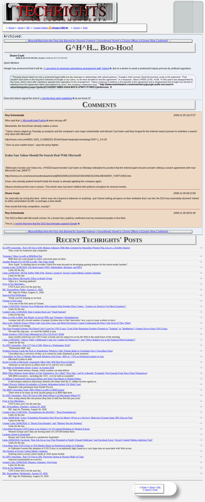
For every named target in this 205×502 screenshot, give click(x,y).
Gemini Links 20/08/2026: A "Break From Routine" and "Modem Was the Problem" (42, 423)
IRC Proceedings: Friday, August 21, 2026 (22, 289)
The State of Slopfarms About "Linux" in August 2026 (28, 367)
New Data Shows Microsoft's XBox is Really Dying (27, 278)
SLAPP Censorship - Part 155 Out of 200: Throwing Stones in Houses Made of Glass (43, 456)
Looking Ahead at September (16, 434)
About (20, 28)
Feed (85, 28)
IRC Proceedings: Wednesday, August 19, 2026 (25, 473)
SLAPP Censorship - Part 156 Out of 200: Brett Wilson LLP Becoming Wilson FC (41, 395)
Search (76, 28)
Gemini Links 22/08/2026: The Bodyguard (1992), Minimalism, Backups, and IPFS (42, 267)
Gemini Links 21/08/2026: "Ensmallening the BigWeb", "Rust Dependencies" (39, 412)
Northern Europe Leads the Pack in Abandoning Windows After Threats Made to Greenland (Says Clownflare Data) (57, 351)
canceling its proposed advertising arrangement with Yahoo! (77, 68)
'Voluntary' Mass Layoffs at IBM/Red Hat (22, 256)
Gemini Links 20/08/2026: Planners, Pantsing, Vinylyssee (29, 462)
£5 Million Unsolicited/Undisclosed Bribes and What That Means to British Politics (41, 378)
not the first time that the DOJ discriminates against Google (46, 223)
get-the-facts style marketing (57, 98)
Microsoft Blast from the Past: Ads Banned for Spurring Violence (61, 40)
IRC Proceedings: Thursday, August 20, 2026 (24, 406)
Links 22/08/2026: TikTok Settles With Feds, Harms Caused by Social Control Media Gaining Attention (51, 273)
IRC (28, 28)
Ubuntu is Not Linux (12, 300)
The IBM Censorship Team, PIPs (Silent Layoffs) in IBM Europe (33, 390)
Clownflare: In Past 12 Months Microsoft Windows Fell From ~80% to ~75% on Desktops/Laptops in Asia (53, 356)
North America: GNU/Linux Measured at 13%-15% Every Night (33, 334)
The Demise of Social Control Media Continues (25, 451)
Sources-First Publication (14, 295)
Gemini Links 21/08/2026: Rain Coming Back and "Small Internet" (34, 312)
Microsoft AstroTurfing (34, 120)
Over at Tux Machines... (13, 284)
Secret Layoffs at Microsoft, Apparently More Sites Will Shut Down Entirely (38, 362)
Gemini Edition (40, 28)
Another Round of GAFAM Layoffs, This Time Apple (28, 261)
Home (11, 28)
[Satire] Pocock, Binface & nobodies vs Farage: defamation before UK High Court (41, 384)
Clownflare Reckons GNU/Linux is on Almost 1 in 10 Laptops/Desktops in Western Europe (46, 429)
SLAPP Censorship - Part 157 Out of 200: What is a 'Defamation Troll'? (36, 345)
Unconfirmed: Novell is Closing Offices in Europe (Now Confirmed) (132, 40)
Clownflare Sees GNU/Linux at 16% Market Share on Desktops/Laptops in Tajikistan (43, 445)
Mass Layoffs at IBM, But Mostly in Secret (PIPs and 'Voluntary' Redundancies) (40, 317)
